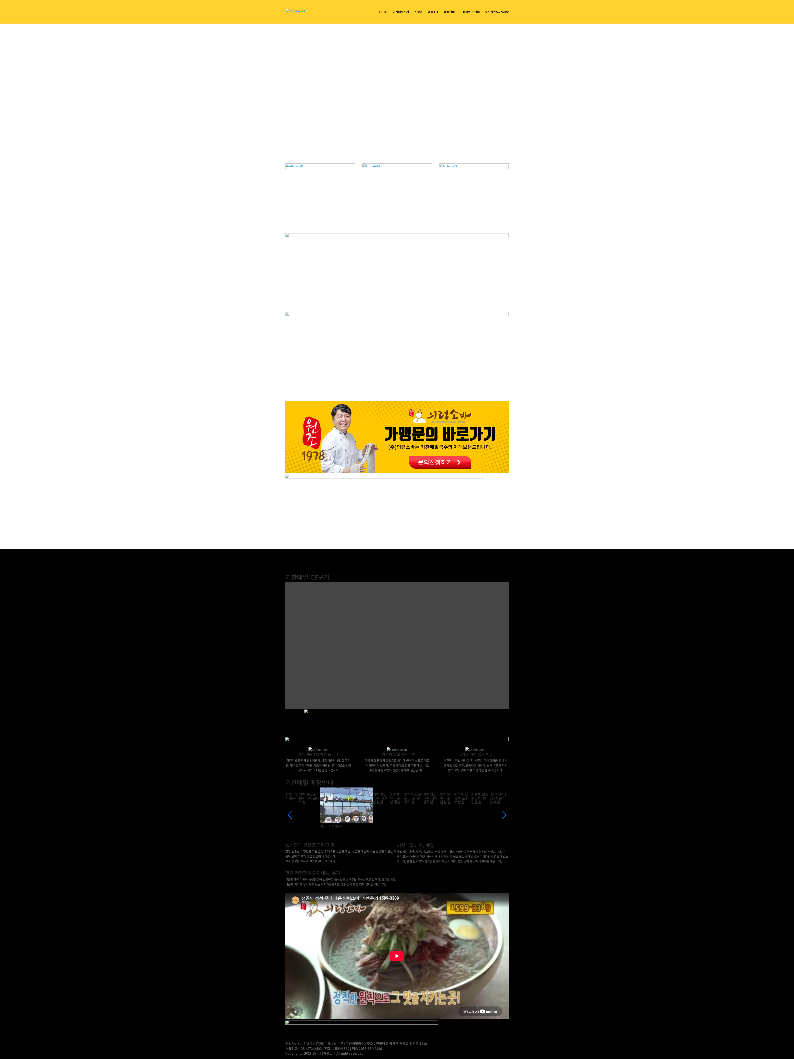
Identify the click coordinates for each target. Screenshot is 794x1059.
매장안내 (449, 12)
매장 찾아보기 (308, 812)
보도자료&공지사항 (497, 12)
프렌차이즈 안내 (470, 12)
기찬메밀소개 (401, 12)
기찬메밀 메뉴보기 (416, 867)
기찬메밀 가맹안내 (304, 867)
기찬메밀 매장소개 (304, 890)
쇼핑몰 (418, 12)
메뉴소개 (433, 12)
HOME (383, 12)
